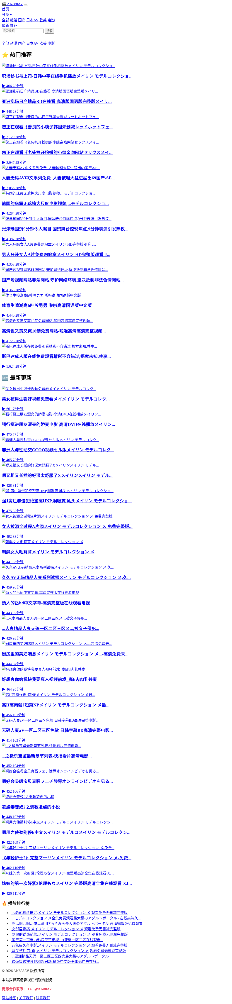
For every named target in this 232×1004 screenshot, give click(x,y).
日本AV (32, 20)
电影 (51, 20)
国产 (21, 20)
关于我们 (26, 998)
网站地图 (9, 998)
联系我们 (43, 998)
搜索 (49, 31)
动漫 (13, 20)
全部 (5, 20)
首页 (5, 9)
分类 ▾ (7, 15)
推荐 (13, 25)
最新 (5, 25)
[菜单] (25, 5)
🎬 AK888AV (12, 4)
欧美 (43, 20)
